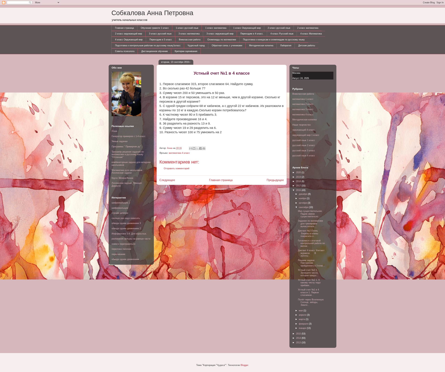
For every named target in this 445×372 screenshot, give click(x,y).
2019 (299, 177)
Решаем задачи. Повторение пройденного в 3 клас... (311, 263)
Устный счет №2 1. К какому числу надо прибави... (309, 283)
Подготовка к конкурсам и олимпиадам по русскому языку (274, 39)
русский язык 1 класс (303, 140)
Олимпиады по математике (221, 39)
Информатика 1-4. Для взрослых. (129, 233)
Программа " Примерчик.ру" (126, 146)
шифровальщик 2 (121, 202)
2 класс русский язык (279, 28)
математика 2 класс (302, 104)
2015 (299, 333)
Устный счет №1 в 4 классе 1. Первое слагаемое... (308, 292)
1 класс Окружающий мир (247, 28)
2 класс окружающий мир (128, 33)
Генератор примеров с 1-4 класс (128, 136)
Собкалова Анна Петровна (152, 13)
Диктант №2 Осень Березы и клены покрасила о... (308, 233)
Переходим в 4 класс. (252, 33)
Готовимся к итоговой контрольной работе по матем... (311, 243)
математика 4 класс (179, 153)
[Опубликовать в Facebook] (200, 148)
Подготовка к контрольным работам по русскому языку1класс (148, 45)
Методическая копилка (261, 45)
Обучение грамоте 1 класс (155, 28)
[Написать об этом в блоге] (194, 148)
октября (303, 203)
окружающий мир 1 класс (305, 135)
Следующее (167, 180)
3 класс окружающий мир (220, 33)
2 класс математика (307, 28)
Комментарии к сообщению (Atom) (231, 189)
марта (302, 319)
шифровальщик (120, 208)
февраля (304, 323)
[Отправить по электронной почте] (190, 148)
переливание (118, 254)
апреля (303, 315)
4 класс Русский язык (281, 33)
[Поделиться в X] (197, 148)
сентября (304, 207)
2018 (299, 181)
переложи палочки (121, 249)
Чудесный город (196, 45)
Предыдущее (275, 180)
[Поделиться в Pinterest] (204, 148)
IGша (114, 131)
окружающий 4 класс (303, 130)
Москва (296, 73)
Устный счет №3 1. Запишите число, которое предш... (308, 273)
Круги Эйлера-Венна (122, 178)
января (303, 328)
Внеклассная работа (189, 39)
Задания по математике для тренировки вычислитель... (310, 223)
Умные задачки (119, 141)
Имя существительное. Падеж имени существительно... (310, 214)
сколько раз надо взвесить (126, 218)
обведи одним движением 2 (126, 228)
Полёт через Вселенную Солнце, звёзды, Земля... (311, 302)
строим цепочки (120, 213)
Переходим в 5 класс (160, 39)
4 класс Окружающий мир (129, 39)
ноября (303, 198)
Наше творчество (301, 124)
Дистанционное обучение (154, 51)
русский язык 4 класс (303, 155)
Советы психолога (124, 51)
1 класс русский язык (187, 28)
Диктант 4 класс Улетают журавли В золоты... (311, 253)
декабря (303, 194)
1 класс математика (215, 28)
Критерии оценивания (186, 51)
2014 (299, 338)
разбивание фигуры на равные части (131, 238)
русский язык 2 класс (303, 145)
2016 (299, 190)
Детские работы (306, 45)
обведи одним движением (125, 259)
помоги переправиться (123, 244)
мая (301, 310)
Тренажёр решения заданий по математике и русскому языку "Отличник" (128, 154)
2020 (299, 172)
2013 (299, 342)
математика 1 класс (302, 99)
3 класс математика (189, 33)
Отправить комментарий (176, 168)
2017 (299, 185)
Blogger (244, 365)
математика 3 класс (302, 109)
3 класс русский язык (160, 33)
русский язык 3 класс (303, 150)
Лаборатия (285, 45)
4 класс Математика (311, 33)
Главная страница (124, 28)
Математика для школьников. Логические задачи (127, 171)
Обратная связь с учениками (227, 45)
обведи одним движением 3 (126, 223)
